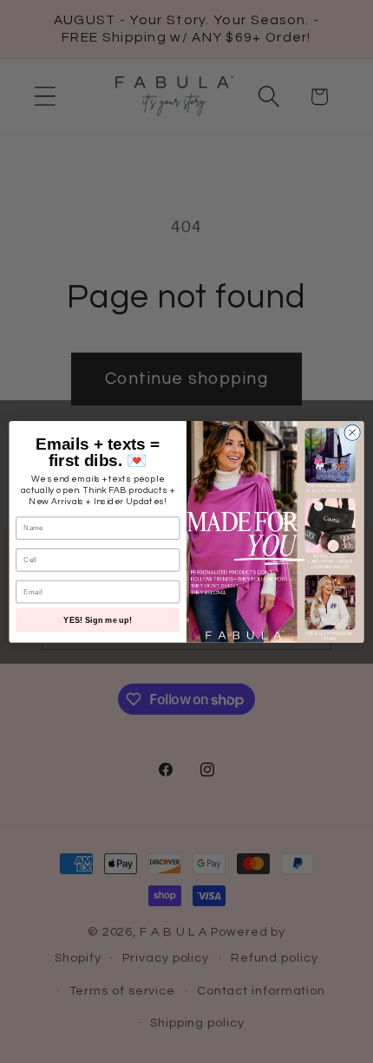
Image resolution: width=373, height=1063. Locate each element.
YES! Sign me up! (97, 619)
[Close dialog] (352, 432)
